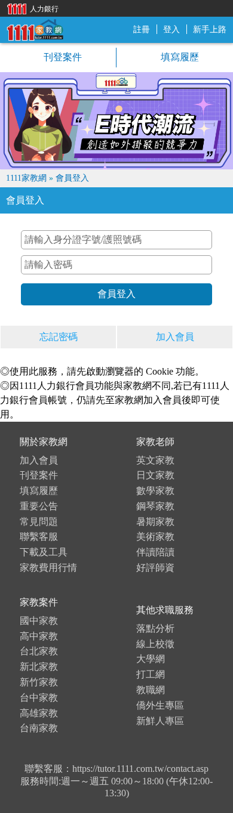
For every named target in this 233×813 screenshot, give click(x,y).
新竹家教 (39, 682)
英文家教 (155, 460)
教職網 (150, 690)
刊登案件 (61, 57)
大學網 (150, 659)
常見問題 (39, 522)
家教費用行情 (48, 567)
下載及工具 (44, 552)
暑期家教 (155, 522)
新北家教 (39, 666)
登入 (171, 29)
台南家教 (39, 728)
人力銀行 (30, 8)
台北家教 (39, 651)
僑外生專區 (160, 705)
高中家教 (39, 636)
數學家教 (155, 491)
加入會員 (175, 337)
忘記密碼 (58, 337)
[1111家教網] (34, 29)
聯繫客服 (39, 536)
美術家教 (155, 536)
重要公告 (39, 506)
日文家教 (155, 475)
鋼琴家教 (155, 506)
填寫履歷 (178, 57)
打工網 (150, 674)
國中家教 (39, 621)
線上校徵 (155, 644)
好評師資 (155, 567)
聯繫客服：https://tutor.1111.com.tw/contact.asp (116, 768)
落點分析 (155, 628)
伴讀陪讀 (155, 552)
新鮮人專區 (160, 721)
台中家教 (39, 698)
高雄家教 (39, 713)
